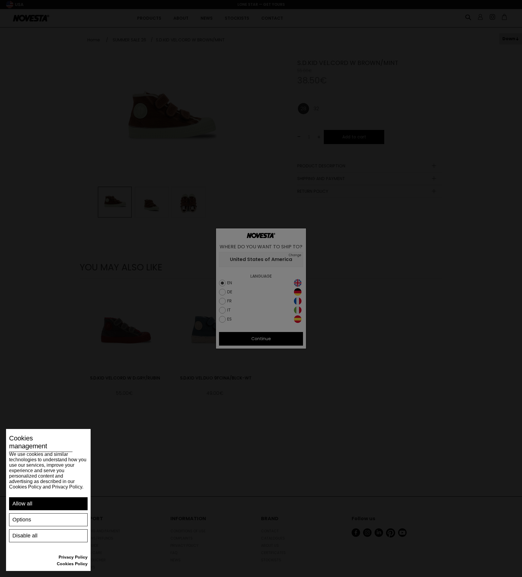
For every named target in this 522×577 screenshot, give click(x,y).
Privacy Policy (73, 557)
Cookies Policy (72, 563)
